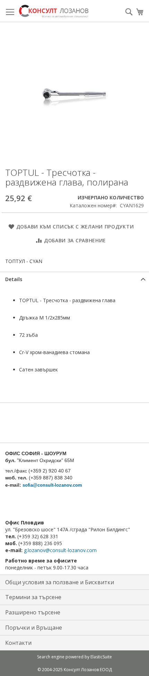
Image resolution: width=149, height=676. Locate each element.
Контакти (18, 643)
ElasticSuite (101, 657)
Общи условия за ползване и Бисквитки (59, 582)
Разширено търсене (32, 612)
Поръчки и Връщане (33, 627)
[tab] (74, 279)
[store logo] (53, 11)
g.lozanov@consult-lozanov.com (60, 550)
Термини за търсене (33, 597)
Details (13, 279)
